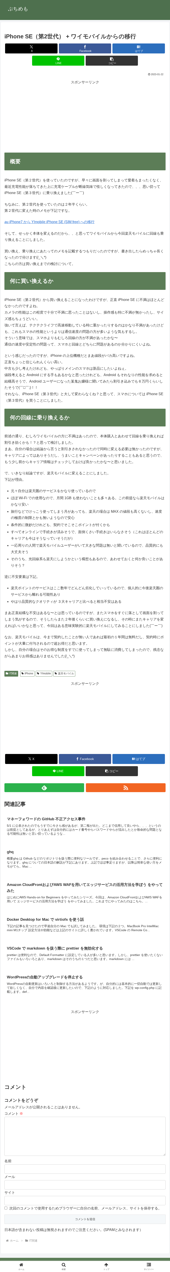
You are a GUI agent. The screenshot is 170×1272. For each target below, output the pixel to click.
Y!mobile (45, 673)
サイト (9, 1192)
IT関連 (13, 673)
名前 (8, 1161)
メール (9, 1177)
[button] (112, 61)
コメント (13, 1113)
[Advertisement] (85, 117)
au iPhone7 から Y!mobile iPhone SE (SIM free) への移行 (49, 222)
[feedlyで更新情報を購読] (44, 787)
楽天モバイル (66, 673)
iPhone (29, 673)
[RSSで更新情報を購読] (126, 787)
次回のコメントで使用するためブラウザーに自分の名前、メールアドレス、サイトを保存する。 (85, 1208)
